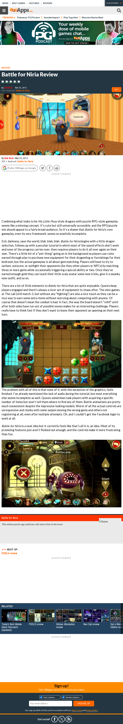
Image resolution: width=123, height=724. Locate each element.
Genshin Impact (52, 17)
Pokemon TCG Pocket (28, 17)
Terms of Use (76, 710)
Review (6, 67)
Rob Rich (8, 87)
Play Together (71, 17)
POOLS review (9, 553)
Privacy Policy (92, 710)
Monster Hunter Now (92, 17)
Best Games (18, 3)
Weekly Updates (72, 697)
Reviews (47, 3)
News (5, 3)
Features (34, 3)
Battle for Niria (23, 90)
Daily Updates (49, 697)
